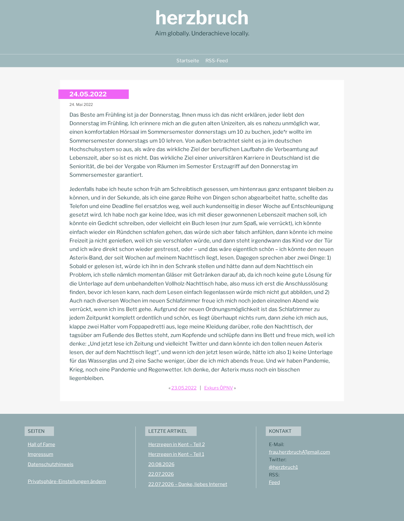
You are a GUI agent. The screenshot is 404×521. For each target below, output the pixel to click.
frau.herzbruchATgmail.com (299, 452)
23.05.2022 (184, 388)
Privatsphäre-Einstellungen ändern (67, 481)
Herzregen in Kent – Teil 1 (176, 454)
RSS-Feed (216, 61)
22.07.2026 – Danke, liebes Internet (187, 484)
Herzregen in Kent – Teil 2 (176, 444)
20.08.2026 (161, 464)
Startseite (187, 61)
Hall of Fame (41, 444)
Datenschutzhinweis (51, 464)
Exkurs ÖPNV (218, 388)
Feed (274, 482)
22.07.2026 (161, 474)
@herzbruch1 (283, 467)
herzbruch (202, 17)
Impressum (40, 454)
